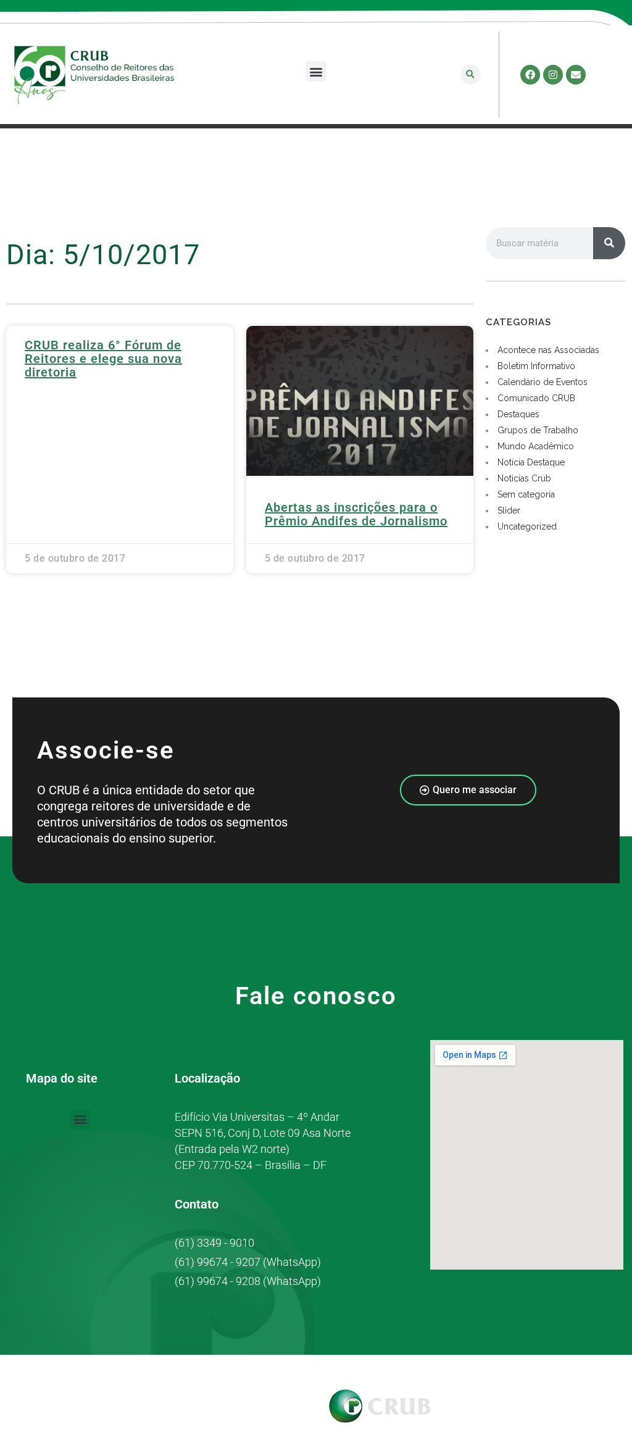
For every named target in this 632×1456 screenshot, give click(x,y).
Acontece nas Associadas (548, 350)
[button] (316, 71)
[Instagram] (553, 75)
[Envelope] (576, 75)
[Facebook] (530, 75)
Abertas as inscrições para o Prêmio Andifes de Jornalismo (356, 514)
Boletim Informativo (536, 366)
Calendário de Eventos (542, 382)
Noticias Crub (524, 478)
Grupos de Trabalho (537, 430)
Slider (508, 510)
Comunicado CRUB (536, 398)
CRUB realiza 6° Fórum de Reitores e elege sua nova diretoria (103, 359)
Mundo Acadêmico (535, 446)
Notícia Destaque (531, 462)
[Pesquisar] (609, 243)
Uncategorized (527, 526)
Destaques (518, 414)
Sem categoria (526, 494)
